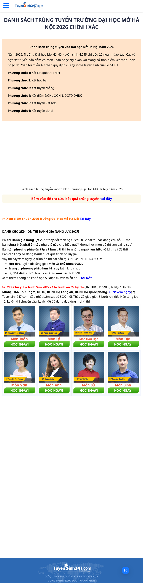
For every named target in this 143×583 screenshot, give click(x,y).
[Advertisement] (71, 155)
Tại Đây (85, 219)
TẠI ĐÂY (86, 278)
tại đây (106, 198)
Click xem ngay (120, 292)
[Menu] (6, 5)
